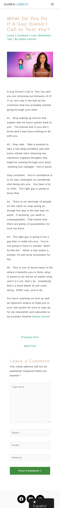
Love (34, 35)
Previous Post (30, 337)
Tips (9, 39)
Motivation (44, 35)
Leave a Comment (17, 35)
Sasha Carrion (41, 316)
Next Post (30, 346)
